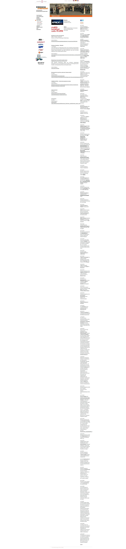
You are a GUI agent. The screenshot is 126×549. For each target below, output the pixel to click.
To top (81, 544)
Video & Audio (39, 22)
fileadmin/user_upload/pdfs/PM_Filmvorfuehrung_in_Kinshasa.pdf (92, 431)
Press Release (39, 24)
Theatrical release (83, 90)
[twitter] (83, 20)
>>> (81, 393)
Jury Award (85, 188)
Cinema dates (39, 27)
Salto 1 (65, 26)
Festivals (38, 18)
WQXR (84, 174)
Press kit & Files (39, 23)
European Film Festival (84, 226)
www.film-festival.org (84, 354)
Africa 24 (65, 20)
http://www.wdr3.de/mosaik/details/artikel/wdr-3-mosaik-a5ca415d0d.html (64, 41)
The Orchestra (39, 16)
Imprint (69, 0)
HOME (62, 547)
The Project (39, 15)
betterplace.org (83, 280)
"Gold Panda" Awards (84, 50)
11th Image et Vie (83, 107)
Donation (38, 29)
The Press (38, 20)
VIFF (81, 265)
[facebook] (81, 20)
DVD (37, 28)
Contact (66, 0)
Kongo (37, 17)
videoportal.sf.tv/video (55, 68)
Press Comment (39, 21)
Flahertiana (85, 260)
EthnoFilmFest (84, 233)
